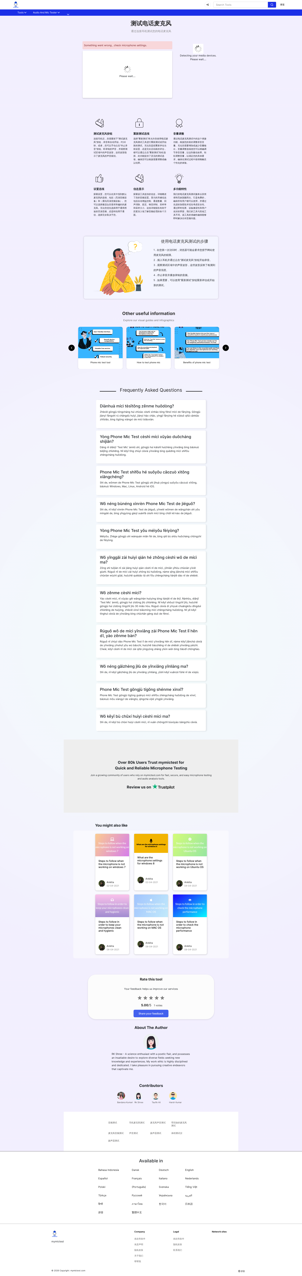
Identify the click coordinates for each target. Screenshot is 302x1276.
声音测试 (133, 1133)
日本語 (189, 1203)
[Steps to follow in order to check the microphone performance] (190, 906)
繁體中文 (137, 1212)
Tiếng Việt (191, 1186)
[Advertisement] (19, 75)
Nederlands (192, 1178)
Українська (165, 1195)
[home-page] (16, 5)
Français (137, 1178)
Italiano (163, 1178)
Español (103, 1178)
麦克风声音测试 (158, 1122)
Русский (137, 1195)
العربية (188, 1195)
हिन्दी (100, 1203)
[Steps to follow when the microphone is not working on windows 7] (112, 845)
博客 (282, 4)
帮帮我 (137, 1261)
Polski (101, 1186)
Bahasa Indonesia (108, 1169)
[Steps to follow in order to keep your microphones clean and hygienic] (112, 906)
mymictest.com (77, 1270)
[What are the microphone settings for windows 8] (151, 843)
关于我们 (138, 1255)
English (189, 1169)
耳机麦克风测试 (137, 1122)
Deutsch (164, 1169)
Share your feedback (151, 1013)
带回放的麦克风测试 (179, 1124)
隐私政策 (138, 1250)
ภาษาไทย (137, 1203)
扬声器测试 (155, 1133)
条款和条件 (139, 1238)
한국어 (162, 1203)
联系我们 (177, 1250)
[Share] (207, 5)
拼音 (100, 1212)
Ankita (110, 882)
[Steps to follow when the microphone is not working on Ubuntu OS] (190, 845)
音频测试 (112, 1122)
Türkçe (102, 1195)
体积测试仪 (176, 1133)
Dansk (135, 1169)
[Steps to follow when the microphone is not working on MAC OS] (151, 906)
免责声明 (138, 1244)
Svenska (164, 1186)
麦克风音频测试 (116, 1133)
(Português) (139, 1186)
